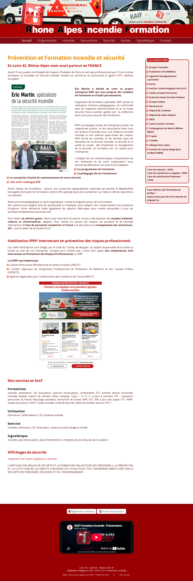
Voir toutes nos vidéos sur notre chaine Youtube (96, 552)
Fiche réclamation (112, 511)
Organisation (47, 40)
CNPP (119, 75)
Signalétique (145, 40)
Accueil (27, 40)
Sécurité (109, 40)
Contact (165, 40)
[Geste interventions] (70, 326)
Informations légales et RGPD (81, 574)
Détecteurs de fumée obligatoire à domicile (32, 458)
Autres (125, 40)
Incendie (68, 40)
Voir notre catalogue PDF (25, 182)
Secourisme (89, 40)
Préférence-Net (102, 574)
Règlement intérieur (82, 511)
